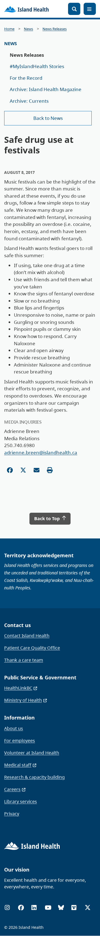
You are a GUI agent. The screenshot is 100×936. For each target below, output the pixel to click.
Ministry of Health (23, 700)
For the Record (26, 78)
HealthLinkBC (18, 688)
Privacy (11, 814)
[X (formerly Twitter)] (87, 907)
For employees (19, 741)
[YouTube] (48, 907)
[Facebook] (21, 907)
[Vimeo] (74, 907)
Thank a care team (23, 660)
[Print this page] (50, 470)
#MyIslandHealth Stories (37, 66)
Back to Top (47, 518)
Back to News (48, 118)
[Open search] (74, 9)
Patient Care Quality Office (32, 648)
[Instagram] (7, 907)
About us (13, 728)
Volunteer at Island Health (31, 753)
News (28, 29)
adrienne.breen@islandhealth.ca (40, 452)
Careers (12, 789)
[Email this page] (36, 470)
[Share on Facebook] (10, 470)
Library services (20, 801)
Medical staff (17, 765)
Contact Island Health (26, 636)
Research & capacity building (34, 777)
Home (9, 29)
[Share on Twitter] (23, 470)
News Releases (54, 29)
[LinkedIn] (34, 907)
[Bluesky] (61, 907)
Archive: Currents (29, 101)
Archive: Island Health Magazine (45, 89)
